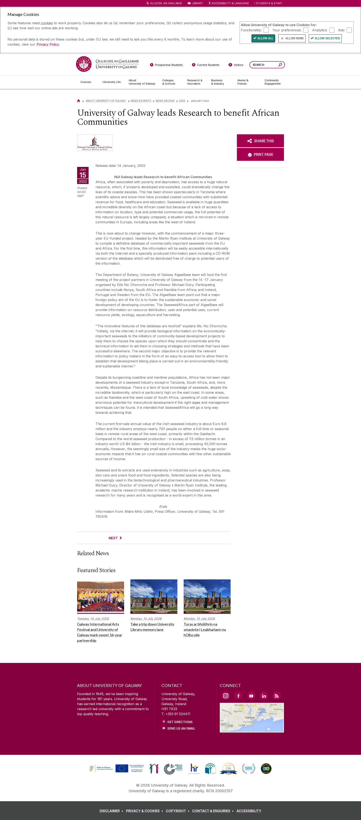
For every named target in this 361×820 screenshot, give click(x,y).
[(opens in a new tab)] (117, 772)
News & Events (141, 100)
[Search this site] (280, 65)
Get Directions (180, 722)
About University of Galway (106, 100)
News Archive (165, 100)
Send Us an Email (181, 728)
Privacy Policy (48, 44)
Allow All (265, 38)
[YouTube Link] (251, 695)
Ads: (341, 30)
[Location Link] (252, 730)
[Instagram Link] (225, 696)
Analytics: (319, 30)
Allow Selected (327, 38)
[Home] (78, 100)
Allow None (294, 38)
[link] (116, 768)
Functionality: (251, 30)
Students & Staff (269, 3)
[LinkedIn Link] (264, 695)
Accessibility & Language (230, 3)
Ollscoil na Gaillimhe (166, 3)
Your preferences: (286, 30)
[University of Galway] (107, 64)
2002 (182, 100)
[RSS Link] (276, 695)
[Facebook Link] (238, 695)
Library (197, 3)
